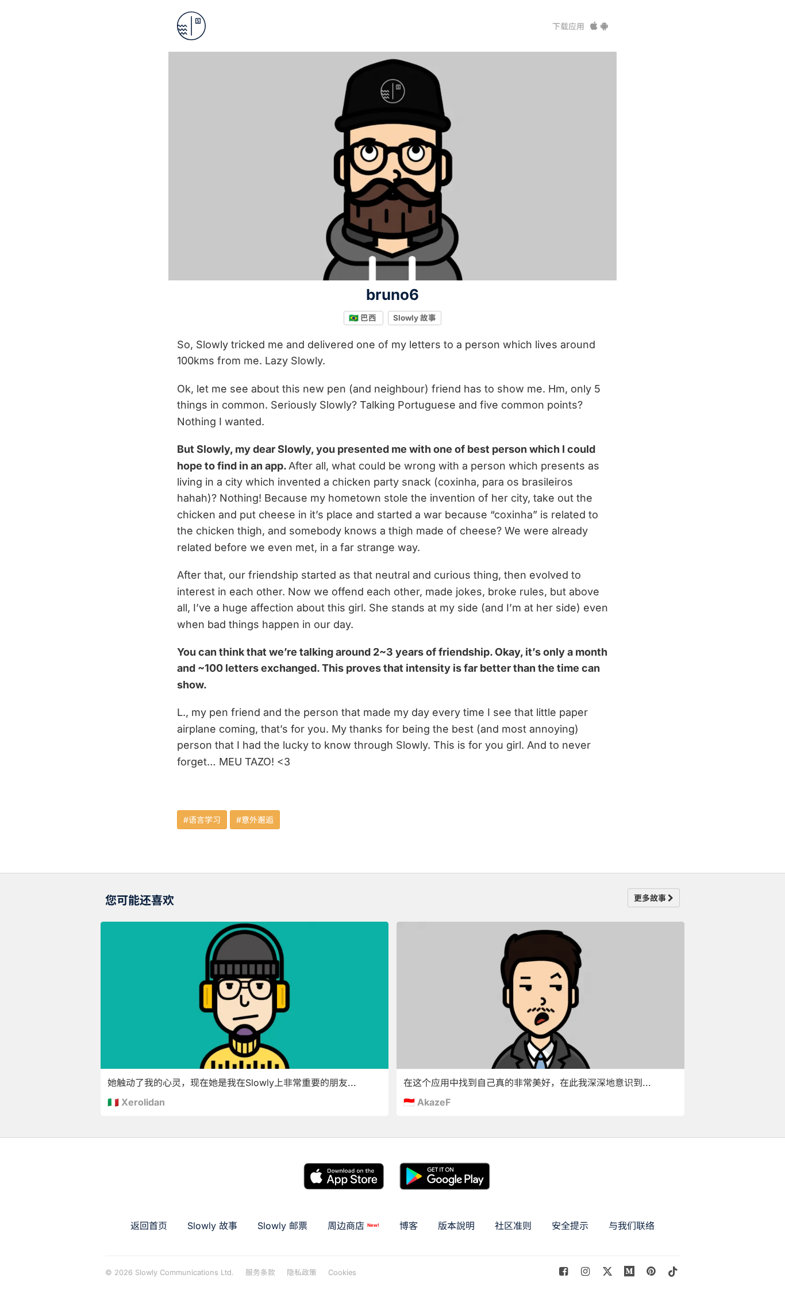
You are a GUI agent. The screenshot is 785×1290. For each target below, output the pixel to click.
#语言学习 (202, 820)
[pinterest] (629, 1271)
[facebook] (563, 1271)
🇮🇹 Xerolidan (136, 1102)
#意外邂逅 (255, 820)
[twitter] (607, 1271)
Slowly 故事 (414, 317)
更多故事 (651, 898)
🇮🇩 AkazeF (427, 1102)
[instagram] (585, 1271)
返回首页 (148, 1225)
